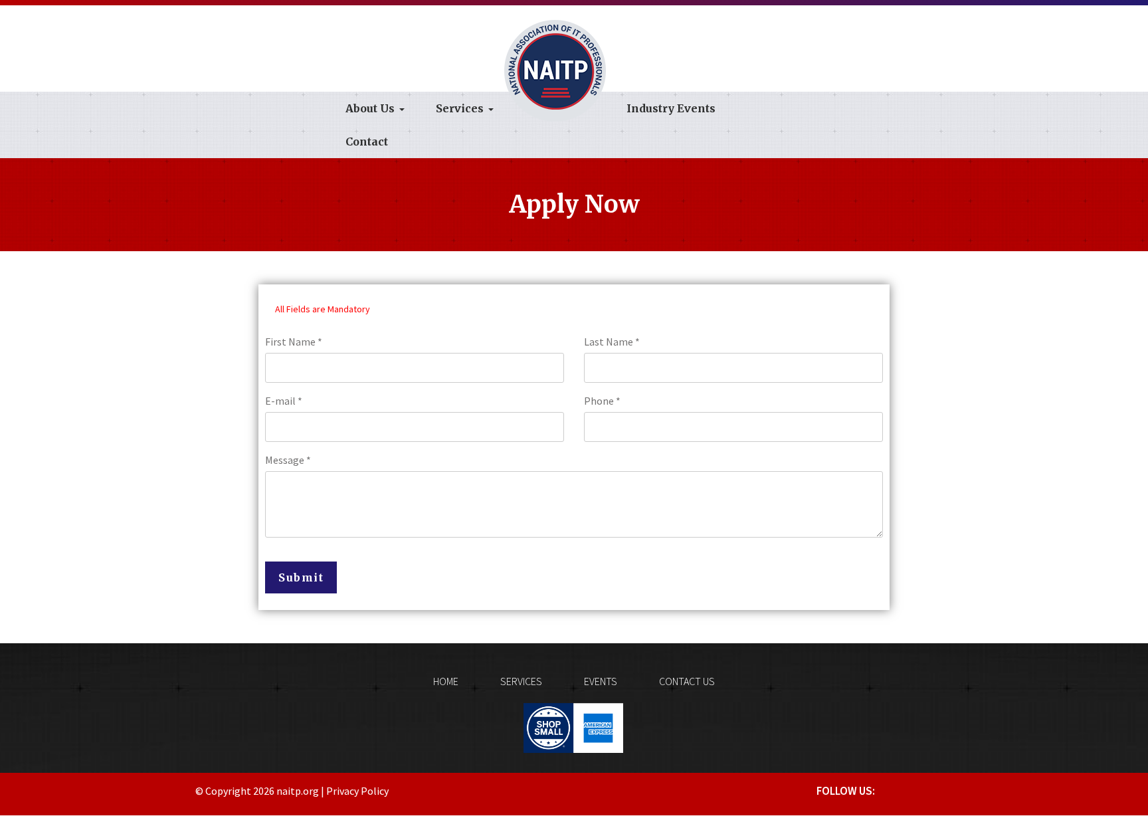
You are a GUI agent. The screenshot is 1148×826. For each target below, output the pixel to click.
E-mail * (283, 400)
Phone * (602, 400)
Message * (288, 459)
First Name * (293, 341)
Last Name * (612, 341)
